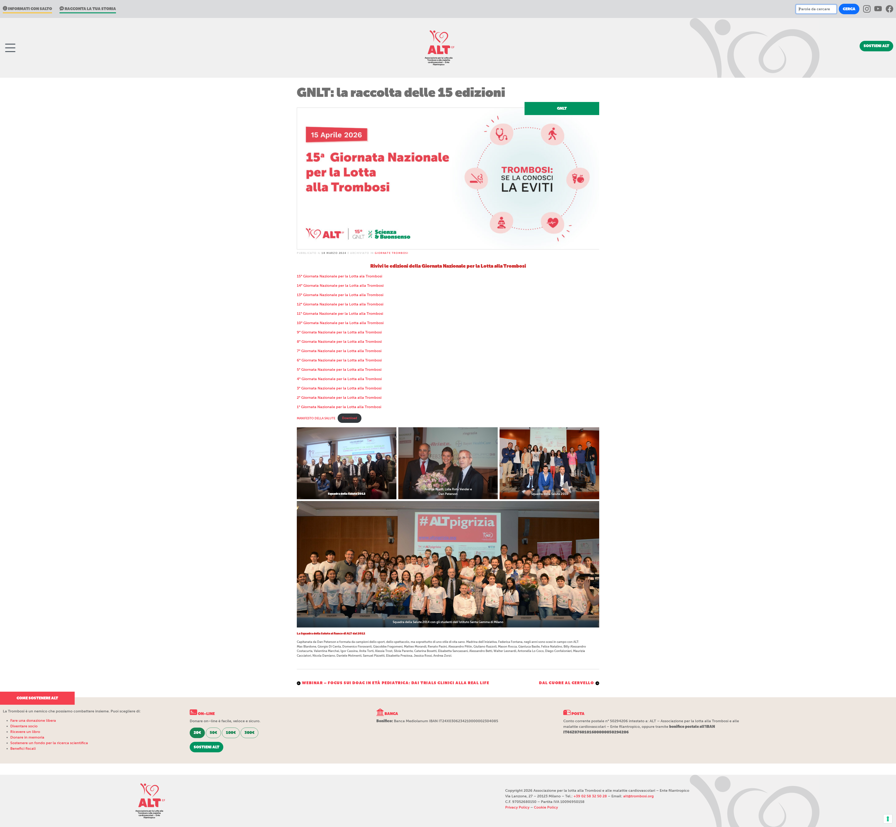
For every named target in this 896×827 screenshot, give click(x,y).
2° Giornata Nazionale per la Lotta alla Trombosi (339, 398)
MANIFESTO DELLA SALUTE (316, 418)
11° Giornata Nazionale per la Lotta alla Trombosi (340, 314)
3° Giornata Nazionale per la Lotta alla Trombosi (339, 388)
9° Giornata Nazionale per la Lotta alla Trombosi (339, 332)
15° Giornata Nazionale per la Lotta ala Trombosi (339, 276)
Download (349, 418)
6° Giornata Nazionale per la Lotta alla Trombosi (339, 360)
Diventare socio (24, 726)
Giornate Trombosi (391, 253)
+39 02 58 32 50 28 (590, 796)
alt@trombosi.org (638, 796)
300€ (249, 732)
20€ (197, 732)
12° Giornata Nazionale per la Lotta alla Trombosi (340, 304)
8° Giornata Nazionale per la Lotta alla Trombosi (339, 342)
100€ (231, 732)
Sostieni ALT (876, 46)
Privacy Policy (517, 807)
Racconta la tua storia (90, 9)
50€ (213, 732)
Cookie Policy (546, 807)
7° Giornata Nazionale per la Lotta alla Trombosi (339, 351)
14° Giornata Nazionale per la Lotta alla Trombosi (340, 286)
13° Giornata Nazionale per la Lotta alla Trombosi (340, 295)
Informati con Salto (29, 9)
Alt (149, 800)
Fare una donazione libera (33, 720)
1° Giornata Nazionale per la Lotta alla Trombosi (339, 407)
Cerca (849, 9)
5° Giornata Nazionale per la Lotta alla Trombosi (339, 370)
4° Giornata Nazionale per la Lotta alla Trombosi (339, 379)
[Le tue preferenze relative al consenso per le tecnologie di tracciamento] (887, 818)
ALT (438, 47)
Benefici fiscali (23, 748)
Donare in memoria (27, 737)
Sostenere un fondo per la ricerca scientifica (49, 743)
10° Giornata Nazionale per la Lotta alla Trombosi (340, 323)
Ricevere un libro (25, 732)
